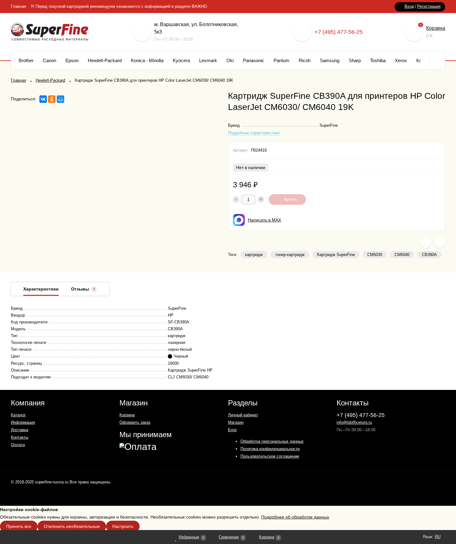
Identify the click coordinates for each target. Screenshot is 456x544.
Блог (232, 429)
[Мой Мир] (60, 99)
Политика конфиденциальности (270, 448)
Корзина (435, 28)
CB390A (429, 254)
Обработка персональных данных (272, 441)
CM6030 (374, 254)
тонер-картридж (290, 254)
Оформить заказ (134, 422)
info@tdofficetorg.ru (354, 422)
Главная (18, 6)
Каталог (18, 415)
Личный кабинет (243, 415)
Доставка (19, 429)
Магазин (236, 422)
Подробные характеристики (253, 133)
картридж (254, 254)
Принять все (18, 526)
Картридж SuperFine (336, 254)
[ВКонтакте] (43, 99)
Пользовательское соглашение (269, 456)
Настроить (122, 526)
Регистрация (428, 6)
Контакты (19, 437)
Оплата (18, 444)
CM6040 (402, 254)
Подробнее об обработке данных (295, 516)
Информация (23, 422)
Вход (409, 6)
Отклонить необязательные (72, 526)
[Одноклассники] (52, 99)
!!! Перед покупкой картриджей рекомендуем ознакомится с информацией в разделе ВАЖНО (119, 6)
